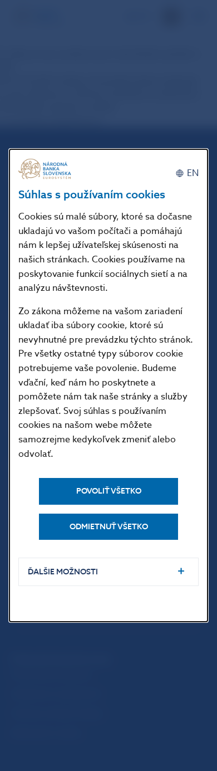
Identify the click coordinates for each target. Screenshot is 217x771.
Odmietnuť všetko (109, 527)
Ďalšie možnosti (63, 572)
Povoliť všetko (108, 491)
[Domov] (46, 169)
